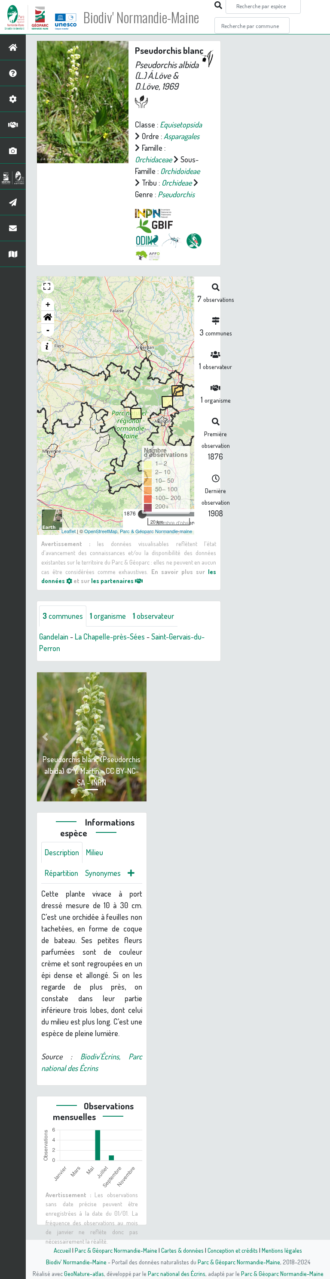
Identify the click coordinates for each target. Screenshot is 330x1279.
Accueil (62, 1250)
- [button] (48, 330)
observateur (153, 616)
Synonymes (103, 873)
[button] (47, 317)
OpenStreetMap (100, 531)
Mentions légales (282, 1250)
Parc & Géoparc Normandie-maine (156, 531)
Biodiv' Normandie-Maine (141, 17)
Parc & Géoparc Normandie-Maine (116, 1250)
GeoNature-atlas (84, 1273)
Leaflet (68, 531)
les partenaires (113, 580)
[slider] (142, 514)
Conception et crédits (233, 1250)
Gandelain (53, 636)
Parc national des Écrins (176, 1273)
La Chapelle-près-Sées (110, 636)
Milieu (94, 852)
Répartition (61, 873)
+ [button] (48, 304)
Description (62, 852)
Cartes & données (182, 1250)
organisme (108, 616)
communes (63, 616)
